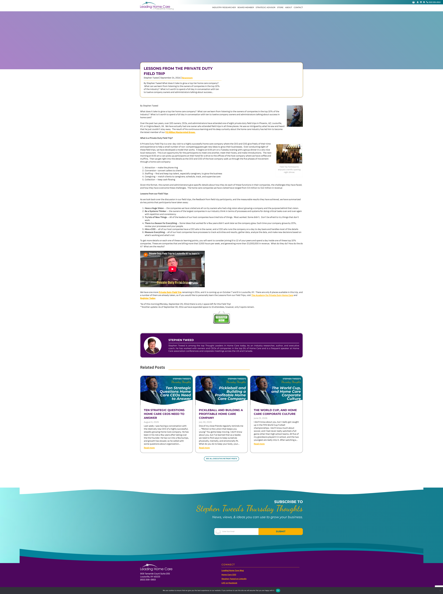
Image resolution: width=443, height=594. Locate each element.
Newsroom (187, 77)
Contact (298, 7)
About (288, 7)
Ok (278, 590)
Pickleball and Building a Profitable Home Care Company (221, 413)
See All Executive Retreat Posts (221, 459)
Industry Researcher (224, 7)
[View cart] (413, 2)
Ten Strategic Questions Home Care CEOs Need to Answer (164, 413)
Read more (149, 447)
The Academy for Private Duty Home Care (272, 295)
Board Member (246, 7)
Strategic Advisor (265, 7)
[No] (440, 590)
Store (280, 7)
